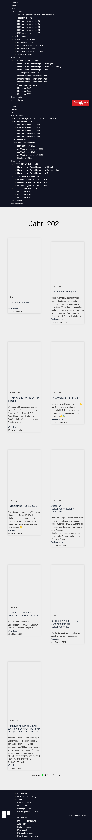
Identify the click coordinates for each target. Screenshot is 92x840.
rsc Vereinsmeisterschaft (24, 39)
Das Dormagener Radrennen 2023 (32, 79)
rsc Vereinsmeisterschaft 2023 (30, 51)
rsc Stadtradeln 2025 (26, 42)
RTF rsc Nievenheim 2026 (28, 21)
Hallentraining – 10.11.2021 (22, 506)
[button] (39, 103)
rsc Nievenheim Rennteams (26, 85)
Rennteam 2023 (24, 91)
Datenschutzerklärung (26, 796)
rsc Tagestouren (21, 36)
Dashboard (22, 806)
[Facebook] (8, 813)
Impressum (22, 793)
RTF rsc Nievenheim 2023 (28, 30)
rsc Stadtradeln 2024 (26, 48)
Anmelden (21, 799)
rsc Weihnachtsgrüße (19, 302)
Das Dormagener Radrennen (26, 73)
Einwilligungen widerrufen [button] (28, 812)
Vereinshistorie (17, 100)
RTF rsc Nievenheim (23, 18)
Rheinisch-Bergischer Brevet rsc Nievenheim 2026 (35, 15)
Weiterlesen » (14, 309)
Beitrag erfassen (24, 803)
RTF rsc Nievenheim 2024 (28, 27)
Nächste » (57, 775)
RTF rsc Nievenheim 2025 (28, 24)
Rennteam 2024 (24, 88)
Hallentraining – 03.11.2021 (65, 398)
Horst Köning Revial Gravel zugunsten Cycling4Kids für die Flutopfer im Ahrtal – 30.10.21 (24, 729)
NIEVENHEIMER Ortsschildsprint (28, 61)
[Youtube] (4, 816)
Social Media (16, 97)
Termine (14, 6)
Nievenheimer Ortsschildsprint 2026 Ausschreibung (39, 67)
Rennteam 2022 (24, 94)
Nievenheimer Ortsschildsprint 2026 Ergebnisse (37, 64)
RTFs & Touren (17, 12)
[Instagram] (4, 813)
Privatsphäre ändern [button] (26, 809)
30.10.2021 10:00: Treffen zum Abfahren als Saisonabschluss (65, 624)
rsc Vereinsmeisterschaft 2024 (30, 45)
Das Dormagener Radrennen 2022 (32, 82)
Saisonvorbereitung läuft (64, 291)
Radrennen (15, 58)
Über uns (14, 3)
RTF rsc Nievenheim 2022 (28, 33)
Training (14, 9)
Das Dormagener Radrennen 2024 (32, 76)
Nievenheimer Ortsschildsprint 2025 (32, 70)
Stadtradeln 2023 (24, 54)
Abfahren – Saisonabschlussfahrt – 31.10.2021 (63, 509)
